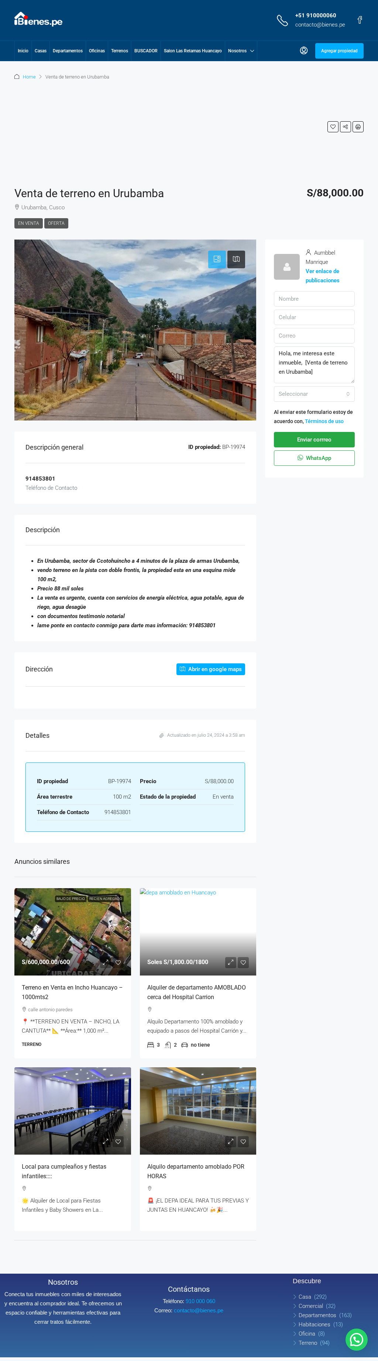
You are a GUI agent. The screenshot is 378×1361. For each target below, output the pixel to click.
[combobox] (314, 394)
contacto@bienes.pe (320, 24)
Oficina (307, 1333)
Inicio (23, 50)
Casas (41, 50)
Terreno (308, 1343)
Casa (305, 1297)
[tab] (217, 259)
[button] (333, 126)
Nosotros (237, 50)
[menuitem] (304, 51)
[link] (72, 932)
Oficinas (97, 50)
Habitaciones (314, 1324)
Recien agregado (105, 899)
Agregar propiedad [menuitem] (339, 50)
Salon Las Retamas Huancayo (193, 50)
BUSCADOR (146, 50)
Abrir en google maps (214, 669)
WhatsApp (318, 458)
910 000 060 (200, 1301)
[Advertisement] (61, 131)
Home (29, 77)
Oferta (56, 223)
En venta (28, 223)
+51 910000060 (315, 15)
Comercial (311, 1306)
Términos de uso (324, 421)
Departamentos (68, 50)
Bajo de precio (70, 899)
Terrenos (119, 50)
